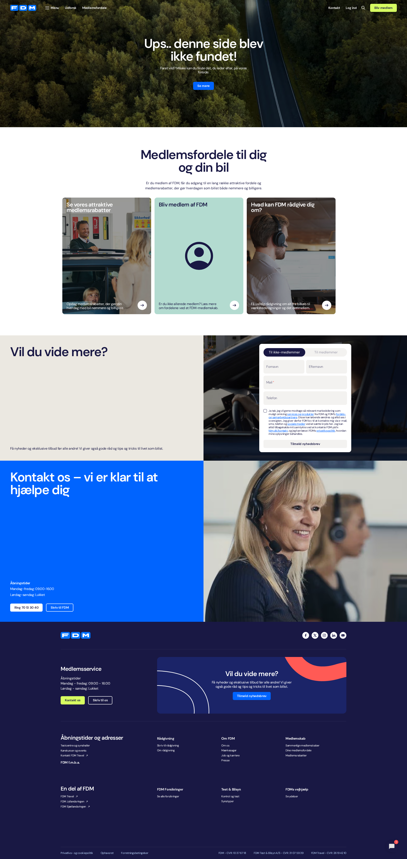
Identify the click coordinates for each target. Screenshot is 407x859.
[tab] (284, 352)
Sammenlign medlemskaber (302, 745)
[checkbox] (265, 411)
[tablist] (305, 352)
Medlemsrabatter (296, 755)
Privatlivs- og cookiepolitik (77, 853)
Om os (225, 745)
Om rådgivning (166, 750)
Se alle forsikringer (168, 796)
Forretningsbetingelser (134, 853)
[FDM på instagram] (324, 635)
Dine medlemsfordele (298, 750)
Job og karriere (230, 755)
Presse (225, 760)
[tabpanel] (305, 404)
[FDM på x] (315, 635)
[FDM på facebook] (305, 635)
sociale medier (296, 424)
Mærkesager (229, 750)
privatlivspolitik (325, 430)
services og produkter (300, 414)
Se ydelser (292, 796)
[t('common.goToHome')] (76, 635)
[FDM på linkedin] (333, 635)
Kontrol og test (230, 796)
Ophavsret (107, 853)
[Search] (363, 7)
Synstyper (227, 801)
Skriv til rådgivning (168, 745)
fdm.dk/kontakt (278, 430)
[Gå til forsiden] (23, 8)
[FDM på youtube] (343, 635)
